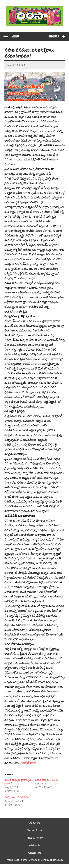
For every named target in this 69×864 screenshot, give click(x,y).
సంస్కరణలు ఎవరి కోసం (16, 797)
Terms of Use (34, 830)
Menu (15, 36)
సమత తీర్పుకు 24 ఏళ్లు (46, 779)
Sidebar (54, 36)
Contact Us (34, 852)
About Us (34, 822)
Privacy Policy (34, 837)
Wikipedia (34, 845)
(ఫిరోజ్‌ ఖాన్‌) (28, 762)
